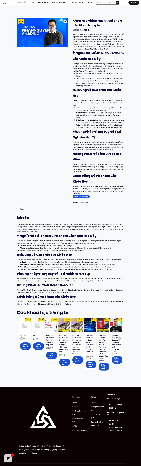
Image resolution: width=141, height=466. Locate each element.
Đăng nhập (133, 3)
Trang (74, 402)
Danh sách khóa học (38, 2)
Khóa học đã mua (79, 430)
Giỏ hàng (75, 426)
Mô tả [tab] (21, 209)
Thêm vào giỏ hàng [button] (25, 346)
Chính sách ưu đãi (58, 2)
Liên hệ (89, 2)
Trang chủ (21, 2)
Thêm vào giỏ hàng (81, 196)
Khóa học (76, 407)
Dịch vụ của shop (76, 2)
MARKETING (84, 203)
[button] (65, 21)
